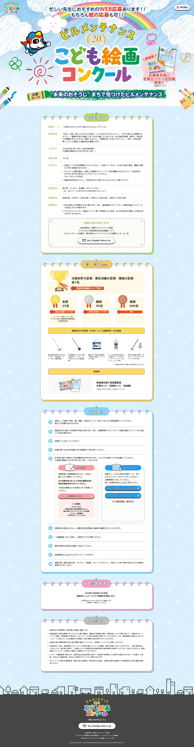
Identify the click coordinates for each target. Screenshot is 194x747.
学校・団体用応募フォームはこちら (122, 488)
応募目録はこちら (75, 496)
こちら (122, 482)
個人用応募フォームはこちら (122, 495)
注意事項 (60, 537)
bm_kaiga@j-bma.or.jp (98, 240)
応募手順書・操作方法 (124, 501)
